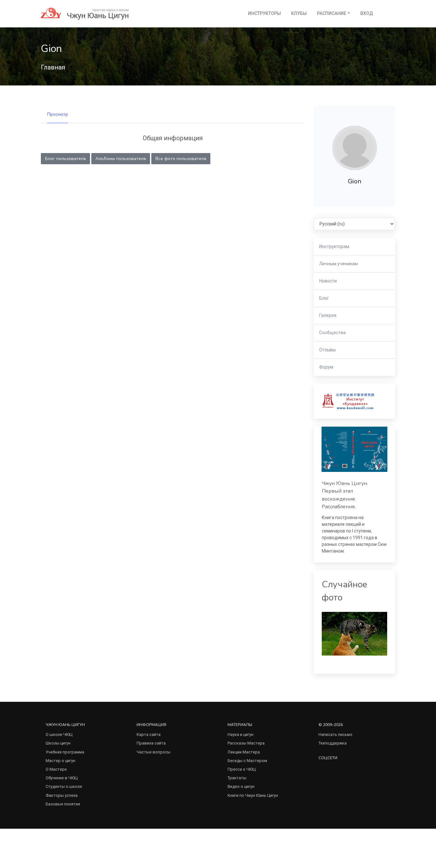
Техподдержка (333, 743)
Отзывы (327, 349)
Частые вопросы (153, 752)
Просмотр (57, 114)
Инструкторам (334, 246)
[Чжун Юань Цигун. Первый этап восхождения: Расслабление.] (354, 449)
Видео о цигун (241, 786)
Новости (328, 280)
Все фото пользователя (180, 159)
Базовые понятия (63, 804)
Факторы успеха (62, 795)
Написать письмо (335, 734)
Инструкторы (264, 13)
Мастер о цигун (60, 760)
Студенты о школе (64, 786)
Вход (366, 13)
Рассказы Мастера (246, 743)
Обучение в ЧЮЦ (62, 777)
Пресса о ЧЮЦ (242, 769)
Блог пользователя (65, 159)
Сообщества (332, 332)
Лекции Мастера (244, 752)
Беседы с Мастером (247, 760)
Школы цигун (58, 743)
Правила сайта (151, 743)
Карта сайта (149, 734)
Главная (53, 67)
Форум (326, 367)
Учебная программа (65, 752)
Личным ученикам (338, 263)
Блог (324, 298)
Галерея (327, 315)
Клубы (299, 13)
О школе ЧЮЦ (59, 734)
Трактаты (237, 777)
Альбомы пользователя (120, 159)
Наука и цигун (240, 734)
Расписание (331, 13)
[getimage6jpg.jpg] (354, 633)
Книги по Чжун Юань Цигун (253, 795)
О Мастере (56, 769)
